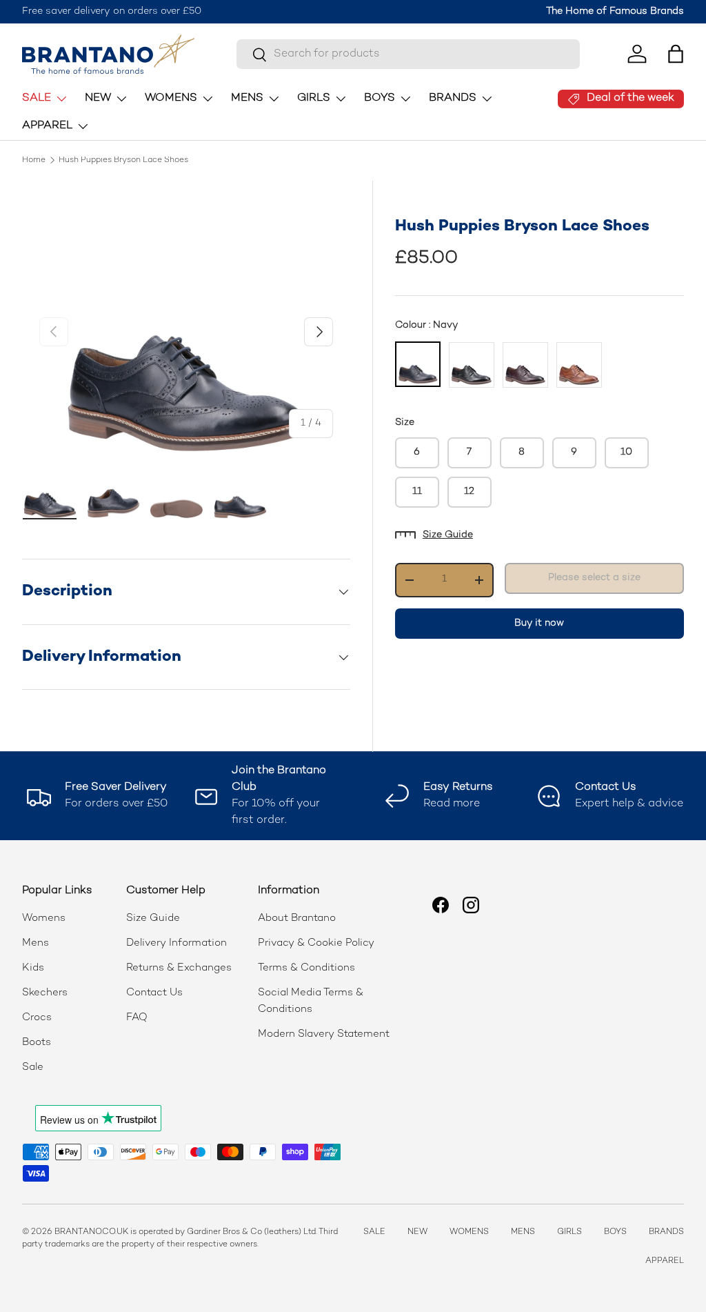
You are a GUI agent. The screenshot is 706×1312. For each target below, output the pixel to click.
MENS (523, 1232)
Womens (43, 918)
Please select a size (594, 578)
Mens (35, 942)
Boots (36, 1042)
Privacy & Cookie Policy (316, 942)
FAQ (137, 1017)
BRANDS (666, 1232)
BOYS (615, 1232)
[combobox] (407, 54)
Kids (33, 967)
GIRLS (569, 1232)
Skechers (45, 992)
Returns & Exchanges (179, 967)
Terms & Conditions (306, 967)
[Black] (471, 365)
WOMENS (469, 1232)
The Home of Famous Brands (615, 11)
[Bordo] (525, 365)
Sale (32, 1067)
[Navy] (418, 364)
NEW (417, 1232)
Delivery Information (176, 942)
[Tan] (579, 365)
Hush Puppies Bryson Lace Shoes (123, 161)
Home (34, 161)
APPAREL (664, 1261)
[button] (675, 54)
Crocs (37, 1017)
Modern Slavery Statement (324, 1034)
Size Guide (448, 535)
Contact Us (154, 992)
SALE (374, 1232)
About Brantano (297, 918)
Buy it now (539, 623)
